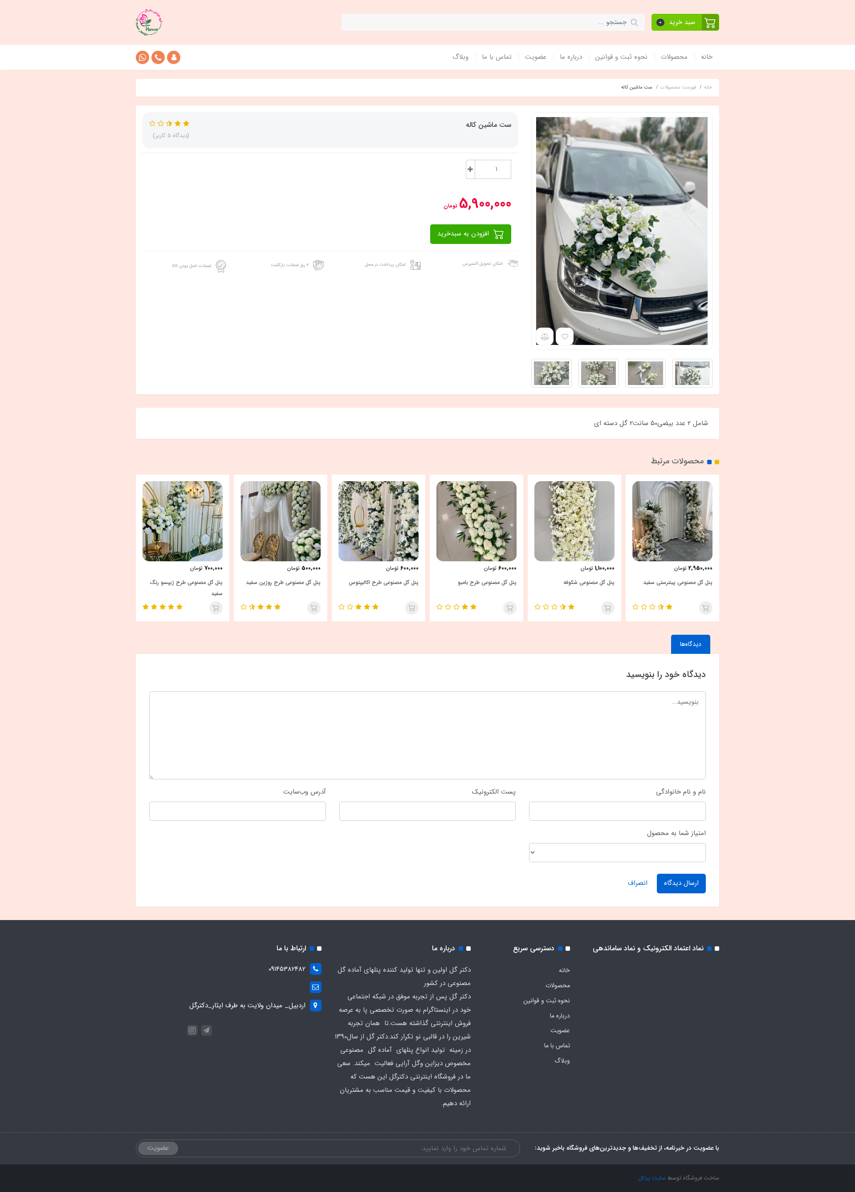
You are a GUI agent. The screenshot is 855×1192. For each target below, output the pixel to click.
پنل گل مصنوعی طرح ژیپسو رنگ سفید (186, 588)
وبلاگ (460, 57)
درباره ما (571, 57)
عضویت (535, 57)
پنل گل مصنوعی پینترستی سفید (677, 582)
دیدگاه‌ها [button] (690, 644)
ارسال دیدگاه (681, 883)
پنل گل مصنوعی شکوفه (589, 582)
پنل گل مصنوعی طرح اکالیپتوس (384, 582)
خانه (706, 57)
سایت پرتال (652, 1178)
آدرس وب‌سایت (304, 792)
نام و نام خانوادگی (681, 792)
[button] (685, 22)
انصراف (637, 883)
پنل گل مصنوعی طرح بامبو (487, 582)
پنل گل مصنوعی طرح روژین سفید (283, 582)
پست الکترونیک (494, 792)
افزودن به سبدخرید (464, 233)
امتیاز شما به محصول (676, 833)
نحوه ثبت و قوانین (621, 57)
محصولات (674, 57)
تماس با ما (497, 57)
